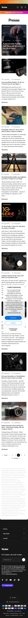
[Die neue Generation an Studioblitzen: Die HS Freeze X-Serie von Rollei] (14, 362)
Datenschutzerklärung (14, 312)
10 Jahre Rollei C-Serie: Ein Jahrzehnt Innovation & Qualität (13, 227)
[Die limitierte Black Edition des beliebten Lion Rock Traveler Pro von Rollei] (14, 162)
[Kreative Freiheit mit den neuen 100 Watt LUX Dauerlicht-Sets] (14, 261)
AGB (20, 613)
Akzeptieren (13, 317)
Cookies (21, 615)
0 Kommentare (18, 40)
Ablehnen (13, 323)
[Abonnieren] (23, 559)
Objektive (5, 107)
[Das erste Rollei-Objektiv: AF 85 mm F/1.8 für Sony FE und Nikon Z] (14, 68)
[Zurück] (2, 2)
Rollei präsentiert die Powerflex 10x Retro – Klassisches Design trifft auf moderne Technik (13, 427)
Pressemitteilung (6, 26)
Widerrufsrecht (6, 613)
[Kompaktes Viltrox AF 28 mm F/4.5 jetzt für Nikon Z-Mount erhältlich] (14, 115)
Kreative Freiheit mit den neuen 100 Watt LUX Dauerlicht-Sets (13, 276)
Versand (23, 613)
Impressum (7, 615)
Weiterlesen (6, 51)
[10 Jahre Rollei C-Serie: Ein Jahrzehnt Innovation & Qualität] (14, 212)
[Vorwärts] (26, 2)
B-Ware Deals (8, 12)
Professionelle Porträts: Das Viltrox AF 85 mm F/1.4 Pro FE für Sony (14, 46)
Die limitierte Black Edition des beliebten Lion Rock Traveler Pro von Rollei (14, 178)
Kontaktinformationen (14, 615)
